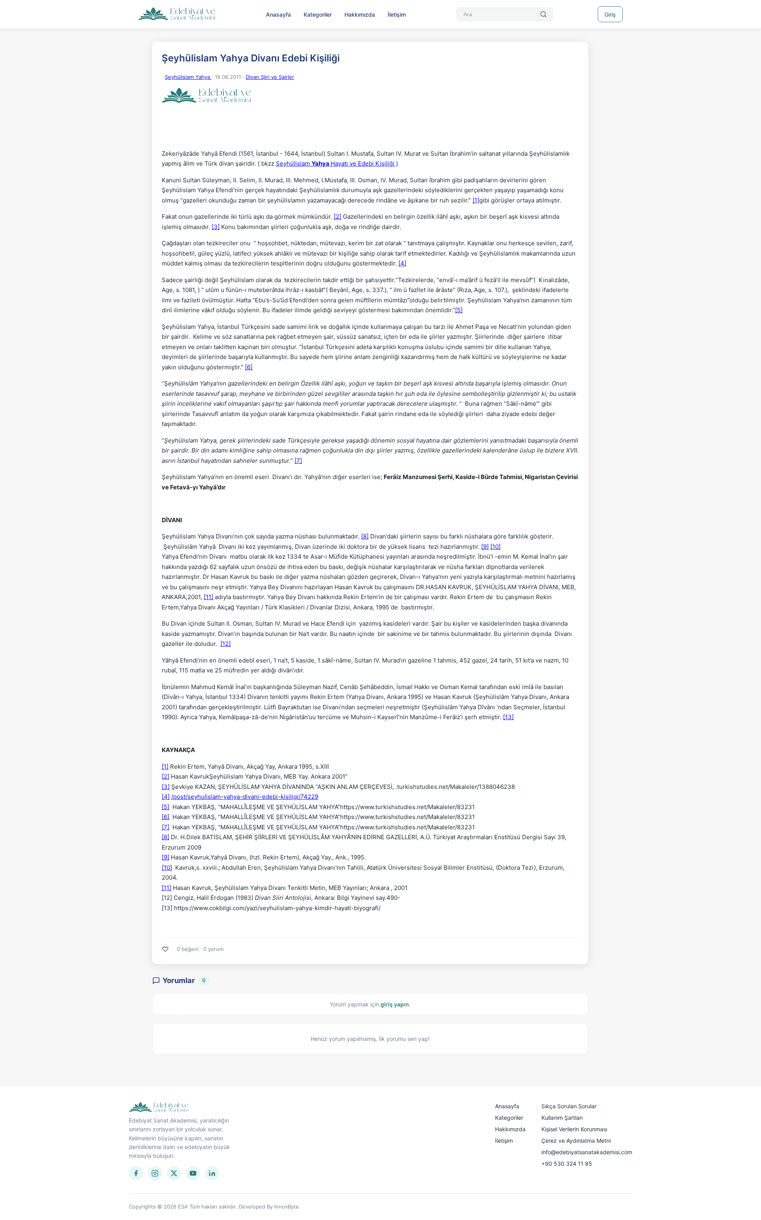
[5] (459, 310)
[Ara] (543, 14)
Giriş (610, 14)
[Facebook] (136, 1173)
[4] (402, 263)
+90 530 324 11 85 (566, 1163)
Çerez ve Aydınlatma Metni (576, 1140)
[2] (337, 216)
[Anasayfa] (177, 14)
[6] (248, 367)
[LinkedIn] (212, 1173)
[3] (216, 227)
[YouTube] (193, 1173)
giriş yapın (394, 1004)
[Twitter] (174, 1173)
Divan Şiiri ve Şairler (270, 77)
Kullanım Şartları (562, 1117)
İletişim (397, 14)
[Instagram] (155, 1173)
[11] (208, 597)
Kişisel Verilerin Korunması (574, 1129)
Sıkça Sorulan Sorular (569, 1106)
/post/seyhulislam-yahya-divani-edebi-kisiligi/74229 (244, 796)
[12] (225, 643)
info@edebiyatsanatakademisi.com (586, 1152)
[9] (485, 546)
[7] (298, 460)
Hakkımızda (359, 14)
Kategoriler (318, 14)
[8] (365, 536)
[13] (508, 717)
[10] (495, 546)
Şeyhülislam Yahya (188, 77)
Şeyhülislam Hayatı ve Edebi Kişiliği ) (337, 163)
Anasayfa (278, 14)
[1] (475, 200)
